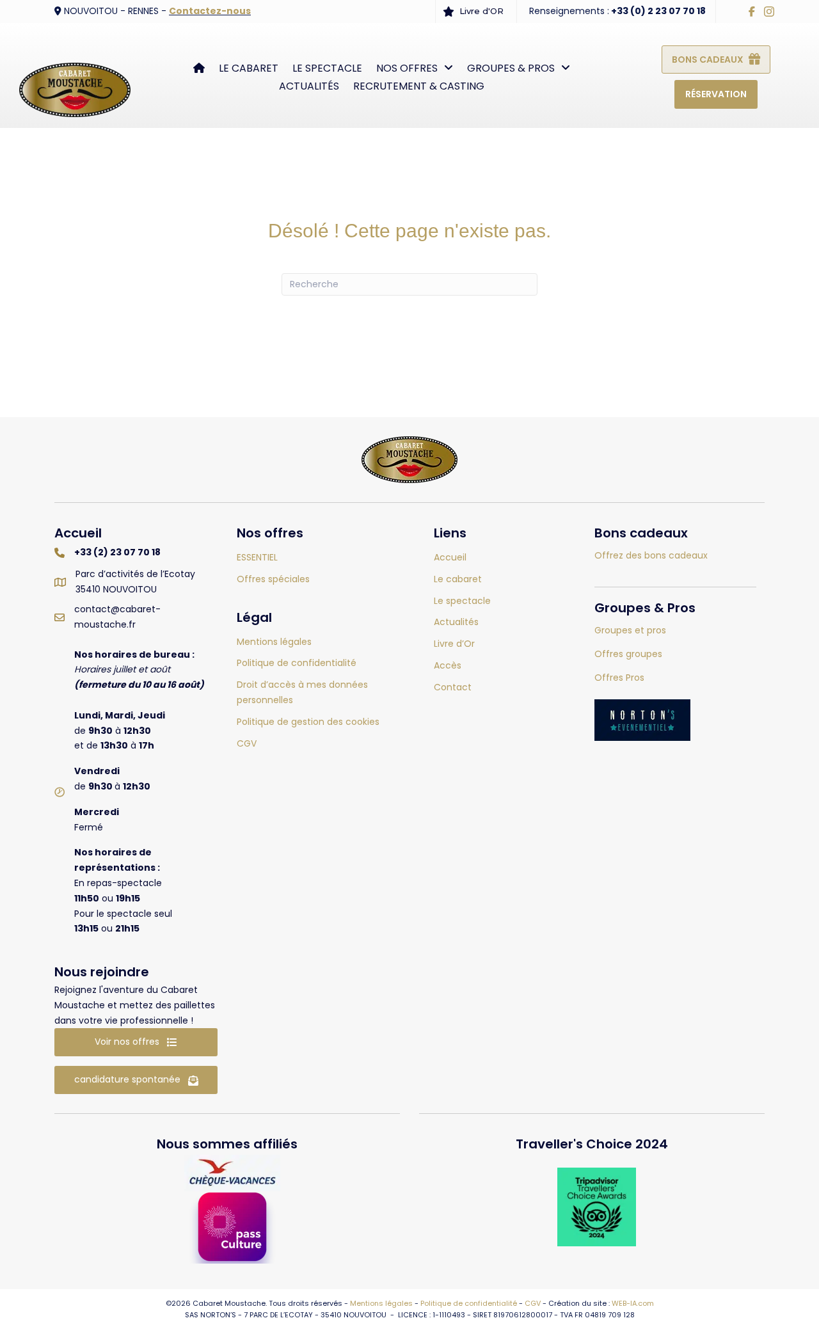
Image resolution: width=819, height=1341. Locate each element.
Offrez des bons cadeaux (651, 555)
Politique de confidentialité (468, 1303)
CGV (533, 1303)
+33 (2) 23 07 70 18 (117, 552)
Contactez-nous (210, 10)
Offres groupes (628, 653)
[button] (136, 1042)
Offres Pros (619, 677)
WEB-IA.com (633, 1303)
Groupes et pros (630, 630)
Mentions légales (381, 1303)
